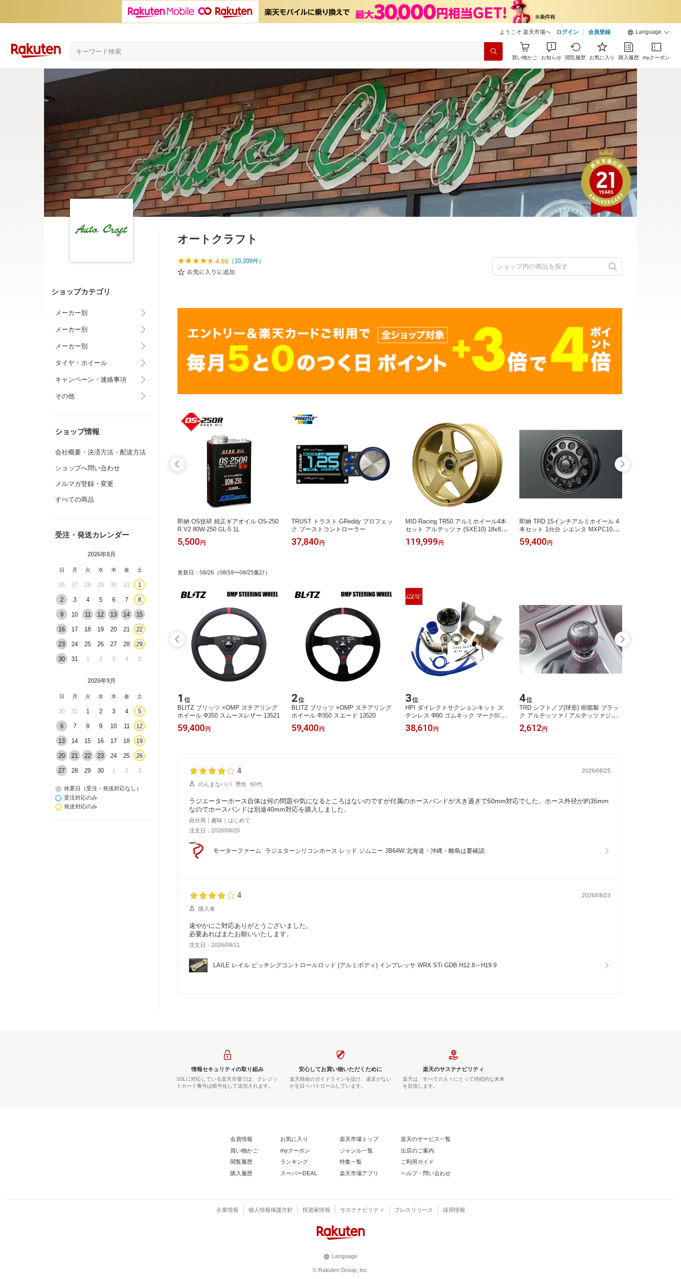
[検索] (493, 51)
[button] (648, 32)
